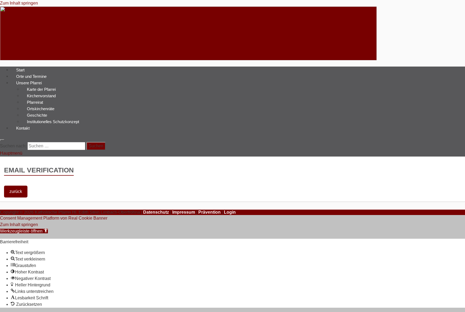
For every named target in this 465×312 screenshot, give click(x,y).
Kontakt (23, 128)
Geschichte (37, 115)
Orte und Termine (31, 76)
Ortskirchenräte (40, 108)
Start (20, 69)
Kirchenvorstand (41, 95)
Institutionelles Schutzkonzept (53, 121)
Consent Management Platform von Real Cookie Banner (53, 218)
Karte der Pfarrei (41, 89)
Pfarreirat (35, 102)
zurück (15, 191)
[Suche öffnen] (2, 140)
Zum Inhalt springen (19, 3)
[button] (24, 231)
